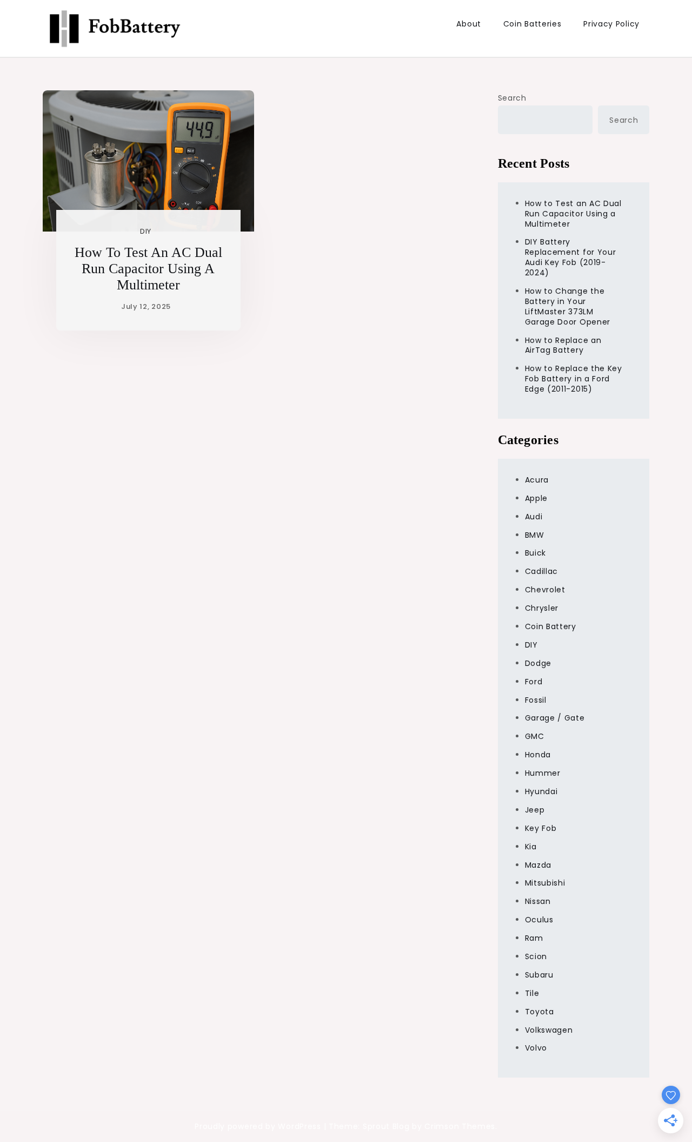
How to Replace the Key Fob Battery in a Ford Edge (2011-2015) (573, 378)
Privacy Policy (611, 23)
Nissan (538, 901)
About (468, 23)
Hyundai (541, 791)
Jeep (535, 809)
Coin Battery (550, 626)
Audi (534, 516)
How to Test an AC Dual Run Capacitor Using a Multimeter (148, 269)
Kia (531, 846)
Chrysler (542, 608)
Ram (534, 938)
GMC (534, 736)
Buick (536, 552)
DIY (145, 231)
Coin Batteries (532, 23)
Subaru (539, 974)
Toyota (539, 1011)
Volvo (536, 1047)
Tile (532, 993)
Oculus (539, 919)
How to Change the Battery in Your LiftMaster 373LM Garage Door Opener (568, 306)
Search (512, 98)
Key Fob (541, 828)
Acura (537, 479)
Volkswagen (549, 1030)
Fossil (536, 700)
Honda (538, 754)
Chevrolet (545, 589)
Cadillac (541, 571)
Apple (536, 498)
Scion (536, 956)
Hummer (543, 773)
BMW (534, 535)
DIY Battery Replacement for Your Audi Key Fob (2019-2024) (570, 257)
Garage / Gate (555, 717)
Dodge (538, 663)
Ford (534, 681)
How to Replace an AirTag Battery (563, 345)
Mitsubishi (545, 882)
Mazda (538, 865)
